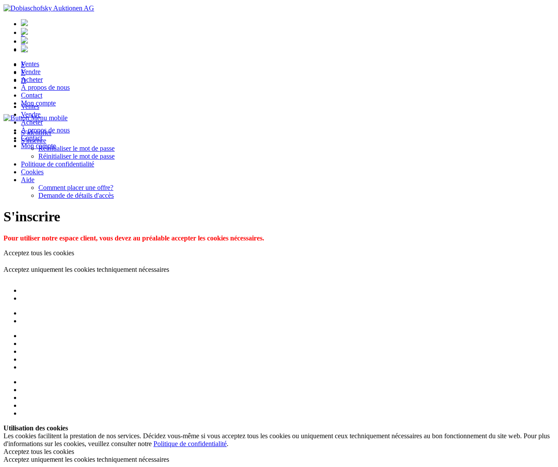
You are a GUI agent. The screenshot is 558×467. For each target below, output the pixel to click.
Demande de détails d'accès (76, 195)
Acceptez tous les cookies (38, 253)
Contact (31, 138)
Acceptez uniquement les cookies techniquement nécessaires (86, 269)
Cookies (32, 172)
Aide (27, 179)
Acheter (32, 122)
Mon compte (38, 145)
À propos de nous (45, 130)
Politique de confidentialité (57, 164)
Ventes (30, 106)
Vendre (31, 114)
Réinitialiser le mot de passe (76, 156)
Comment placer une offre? (75, 187)
